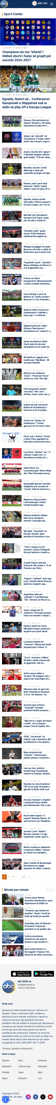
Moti (40, 1072)
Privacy (6, 1048)
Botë (20, 1060)
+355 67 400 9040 (26, 988)
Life (40, 1078)
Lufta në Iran (24, 1066)
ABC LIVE (42, 3)
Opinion (6, 1060)
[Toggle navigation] (51, 4)
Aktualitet (6, 1066)
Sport (21, 1072)
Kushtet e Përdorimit (22, 1048)
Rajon (5, 1078)
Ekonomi (22, 1078)
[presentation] (48, 890)
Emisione (42, 1060)
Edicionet (42, 1066)
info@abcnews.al (26, 984)
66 (24, 876)
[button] (5, 1099)
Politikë (5, 1072)
